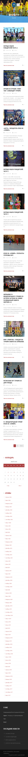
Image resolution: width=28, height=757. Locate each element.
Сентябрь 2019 (9, 615)
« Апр (8, 485)
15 (8, 475)
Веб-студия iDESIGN (19, 755)
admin (15, 50)
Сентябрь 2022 (9, 519)
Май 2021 (7, 567)
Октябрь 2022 (8, 516)
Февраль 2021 (8, 577)
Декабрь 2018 (8, 644)
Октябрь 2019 (8, 612)
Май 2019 (7, 628)
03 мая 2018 (8, 385)
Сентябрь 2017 (9, 692)
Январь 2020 (8, 602)
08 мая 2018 (8, 344)
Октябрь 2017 (8, 689)
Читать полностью (9, 65)
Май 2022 (7, 532)
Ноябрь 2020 (8, 583)
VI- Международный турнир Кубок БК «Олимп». (13, 423)
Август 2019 (8, 618)
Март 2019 (7, 634)
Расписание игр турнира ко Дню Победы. (13, 382)
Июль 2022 (8, 526)
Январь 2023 (8, 506)
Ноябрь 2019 (8, 609)
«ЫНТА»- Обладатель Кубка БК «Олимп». (13, 129)
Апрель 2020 (8, 593)
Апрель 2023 (8, 497)
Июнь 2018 (8, 663)
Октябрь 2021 (8, 554)
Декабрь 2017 (8, 682)
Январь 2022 (8, 545)
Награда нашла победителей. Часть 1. (13, 213)
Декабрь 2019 (8, 606)
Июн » (20, 485)
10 (14, 472)
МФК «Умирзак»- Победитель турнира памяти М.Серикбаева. (14, 341)
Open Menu (18, 4)
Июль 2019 (8, 622)
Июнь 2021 (8, 564)
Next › (21, 445)
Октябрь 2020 (8, 586)
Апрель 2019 (8, 631)
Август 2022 (8, 522)
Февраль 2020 (8, 599)
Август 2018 (8, 657)
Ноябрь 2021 (8, 551)
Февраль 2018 (8, 676)
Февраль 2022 (8, 542)
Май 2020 (7, 590)
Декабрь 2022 (8, 510)
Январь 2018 (8, 679)
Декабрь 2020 (8, 580)
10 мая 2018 (8, 304)
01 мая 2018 (8, 426)
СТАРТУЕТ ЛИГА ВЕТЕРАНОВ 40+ (13, 743)
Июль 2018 (8, 660)
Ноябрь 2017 (8, 685)
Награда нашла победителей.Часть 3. (11, 47)
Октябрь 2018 (8, 650)
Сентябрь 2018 (9, 653)
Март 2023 (7, 500)
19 (20, 475)
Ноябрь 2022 (8, 513)
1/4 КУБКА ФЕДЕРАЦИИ (10, 736)
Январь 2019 (8, 641)
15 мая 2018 (8, 93)
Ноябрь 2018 (8, 647)
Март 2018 (7, 673)
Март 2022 (7, 538)
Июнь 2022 (8, 529)
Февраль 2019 (8, 637)
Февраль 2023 (8, 503)
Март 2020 (7, 596)
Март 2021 (7, 574)
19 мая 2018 (8, 50)
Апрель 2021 (8, 570)
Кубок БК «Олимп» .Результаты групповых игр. (14, 254)
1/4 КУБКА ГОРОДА (9, 733)
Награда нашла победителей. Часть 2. (13, 170)
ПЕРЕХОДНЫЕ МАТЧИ (10, 740)
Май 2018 (7, 666)
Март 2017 (7, 695)
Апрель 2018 (8, 669)
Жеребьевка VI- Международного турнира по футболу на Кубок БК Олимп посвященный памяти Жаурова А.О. (13, 298)
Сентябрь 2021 (9, 558)
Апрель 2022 (8, 535)
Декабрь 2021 (8, 548)
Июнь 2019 (8, 625)
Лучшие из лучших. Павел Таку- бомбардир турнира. (12, 90)
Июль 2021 (8, 561)
